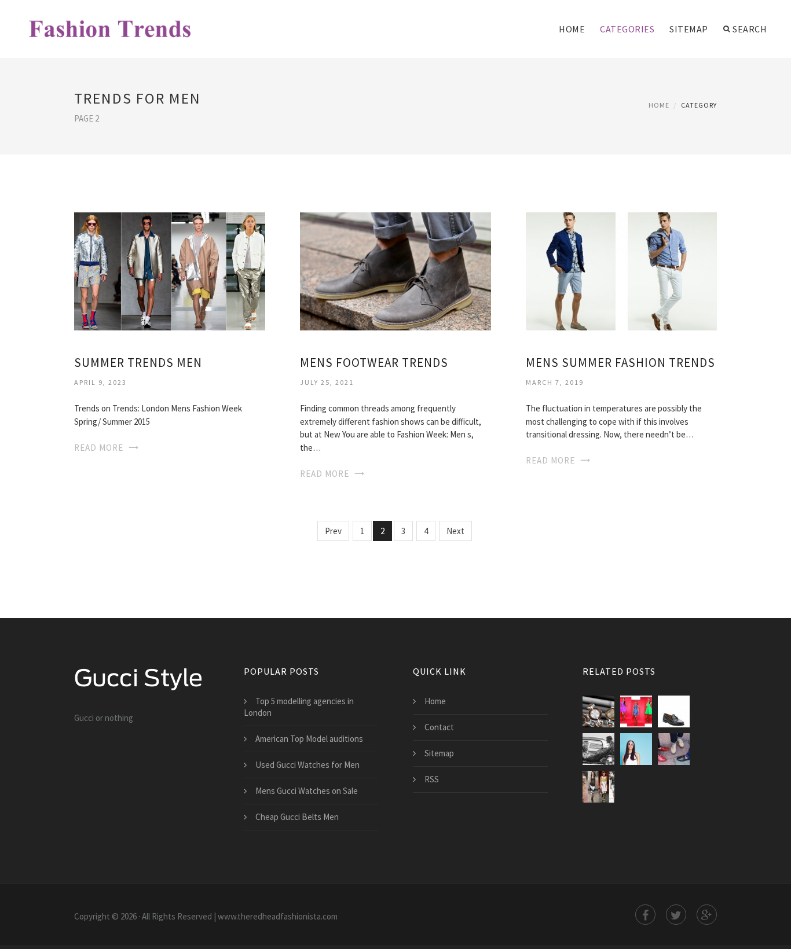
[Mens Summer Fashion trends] (621, 269)
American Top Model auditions (309, 738)
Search (750, 29)
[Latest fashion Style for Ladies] (636, 711)
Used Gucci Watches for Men (307, 764)
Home (572, 29)
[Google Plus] (707, 914)
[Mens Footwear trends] (395, 269)
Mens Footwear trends (374, 362)
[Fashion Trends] (110, 21)
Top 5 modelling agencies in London (299, 707)
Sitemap (688, 29)
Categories (627, 29)
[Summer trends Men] (169, 269)
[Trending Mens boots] (598, 749)
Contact (439, 727)
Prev (333, 530)
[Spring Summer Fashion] (598, 787)
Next (455, 530)
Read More (98, 447)
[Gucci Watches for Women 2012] (598, 711)
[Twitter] (676, 914)
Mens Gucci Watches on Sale (306, 790)
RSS (431, 779)
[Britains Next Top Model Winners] (636, 749)
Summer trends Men (138, 362)
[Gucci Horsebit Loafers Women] (674, 749)
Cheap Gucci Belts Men (297, 816)
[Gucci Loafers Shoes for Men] (674, 711)
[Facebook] (645, 914)
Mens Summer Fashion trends (620, 362)
